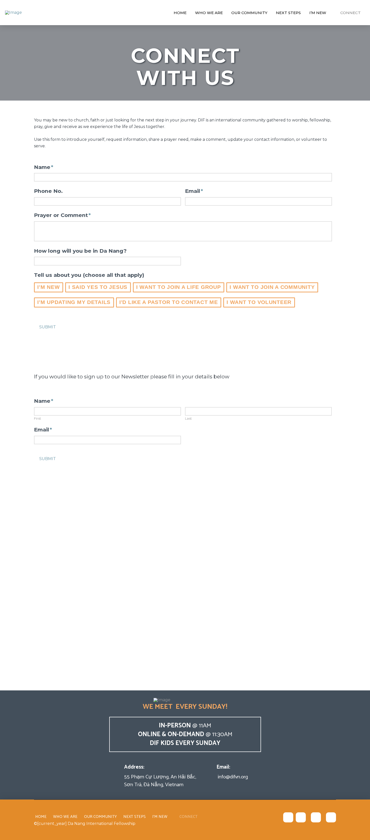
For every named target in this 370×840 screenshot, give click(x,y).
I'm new (48, 287)
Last (188, 418)
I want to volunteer (259, 302)
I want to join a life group (178, 287)
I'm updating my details (73, 302)
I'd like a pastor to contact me (168, 302)
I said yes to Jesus (97, 287)
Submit (47, 327)
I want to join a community (272, 287)
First (37, 418)
